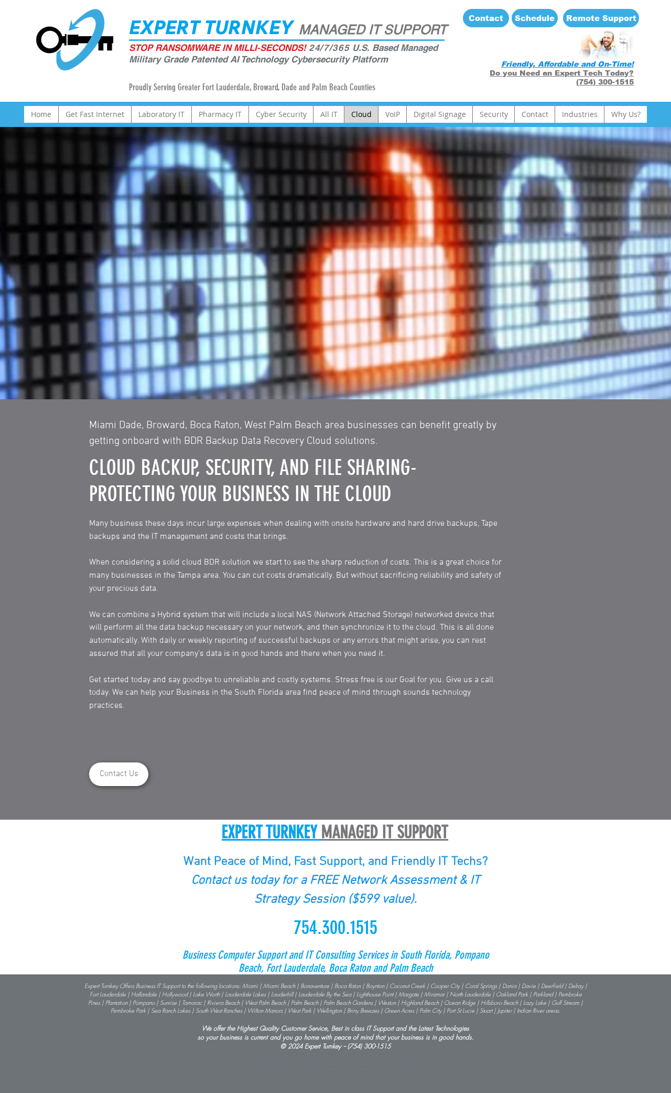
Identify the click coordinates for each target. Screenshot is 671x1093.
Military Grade (160, 59)
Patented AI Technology (241, 59)
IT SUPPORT (406, 29)
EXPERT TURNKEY (211, 27)
